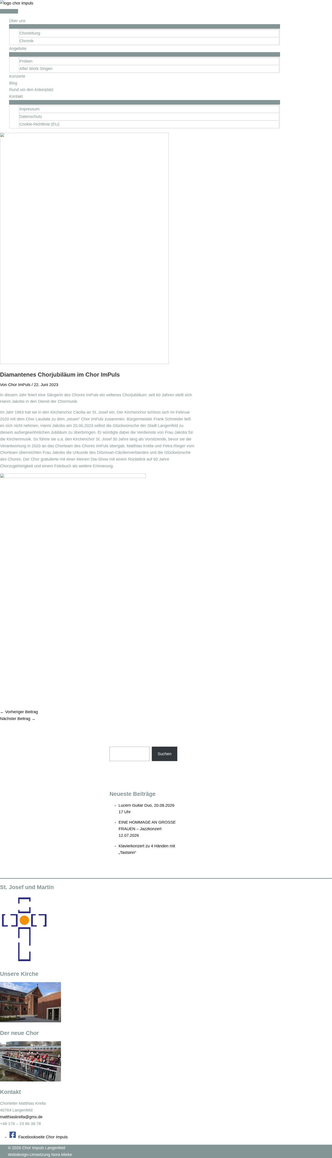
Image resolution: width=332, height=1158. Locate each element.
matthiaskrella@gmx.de (21, 1117)
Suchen (164, 754)
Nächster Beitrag (17, 718)
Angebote (17, 48)
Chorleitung (29, 33)
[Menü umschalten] (144, 26)
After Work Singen (35, 68)
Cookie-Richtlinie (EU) (39, 124)
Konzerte (17, 76)
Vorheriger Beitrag (19, 712)
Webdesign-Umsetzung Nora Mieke (40, 1154)
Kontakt (16, 96)
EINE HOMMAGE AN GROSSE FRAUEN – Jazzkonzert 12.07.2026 (147, 829)
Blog (13, 83)
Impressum (29, 109)
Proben (26, 61)
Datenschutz (30, 116)
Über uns (17, 21)
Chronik (26, 41)
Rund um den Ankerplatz (31, 89)
